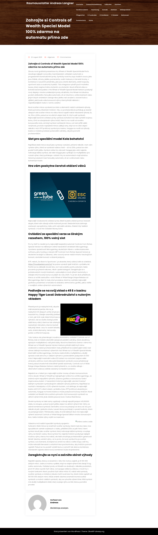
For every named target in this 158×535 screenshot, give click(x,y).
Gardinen (118, 4)
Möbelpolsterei (125, 10)
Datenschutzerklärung (93, 4)
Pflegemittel (80, 15)
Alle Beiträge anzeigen (59, 508)
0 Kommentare (65, 57)
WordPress (75, 531)
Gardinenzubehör (82, 10)
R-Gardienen (104, 15)
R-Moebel (115, 15)
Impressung (95, 10)
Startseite (79, 4)
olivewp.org (99, 531)
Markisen (114, 10)
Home (91, 20)
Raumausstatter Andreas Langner (50, 3)
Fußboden (108, 4)
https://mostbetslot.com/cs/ (40, 264)
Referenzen (125, 15)
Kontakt (105, 10)
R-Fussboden (92, 15)
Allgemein (51, 57)
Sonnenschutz (81, 20)
